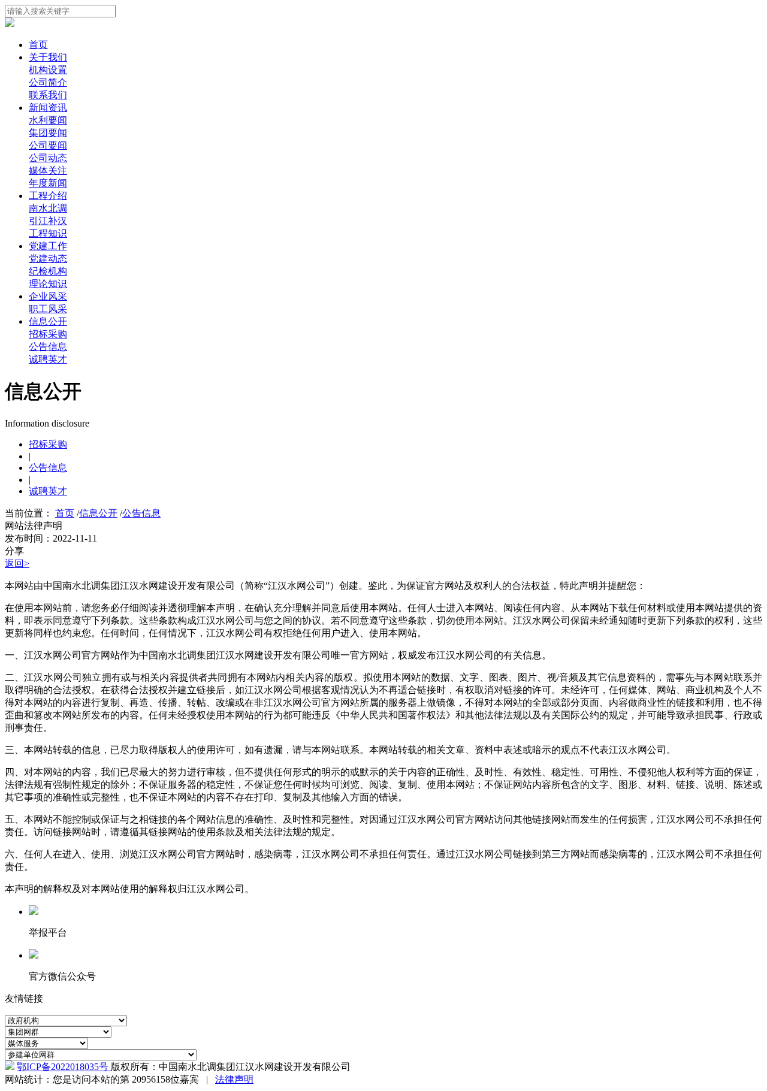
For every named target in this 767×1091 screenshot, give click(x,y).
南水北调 (48, 208)
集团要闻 (48, 133)
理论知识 (48, 284)
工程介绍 (48, 196)
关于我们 (48, 57)
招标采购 (48, 334)
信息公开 (48, 321)
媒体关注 (48, 170)
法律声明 (234, 1079)
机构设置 (48, 70)
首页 (38, 45)
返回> (17, 563)
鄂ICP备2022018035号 (64, 1067)
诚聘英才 (48, 359)
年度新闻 (48, 183)
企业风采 (48, 296)
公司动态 (48, 158)
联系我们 (48, 95)
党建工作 (48, 246)
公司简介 (48, 82)
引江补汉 (48, 221)
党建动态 (48, 258)
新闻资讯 (48, 107)
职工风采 (48, 309)
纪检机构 (48, 271)
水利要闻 (48, 120)
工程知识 (48, 233)
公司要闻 (48, 145)
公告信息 (48, 346)
